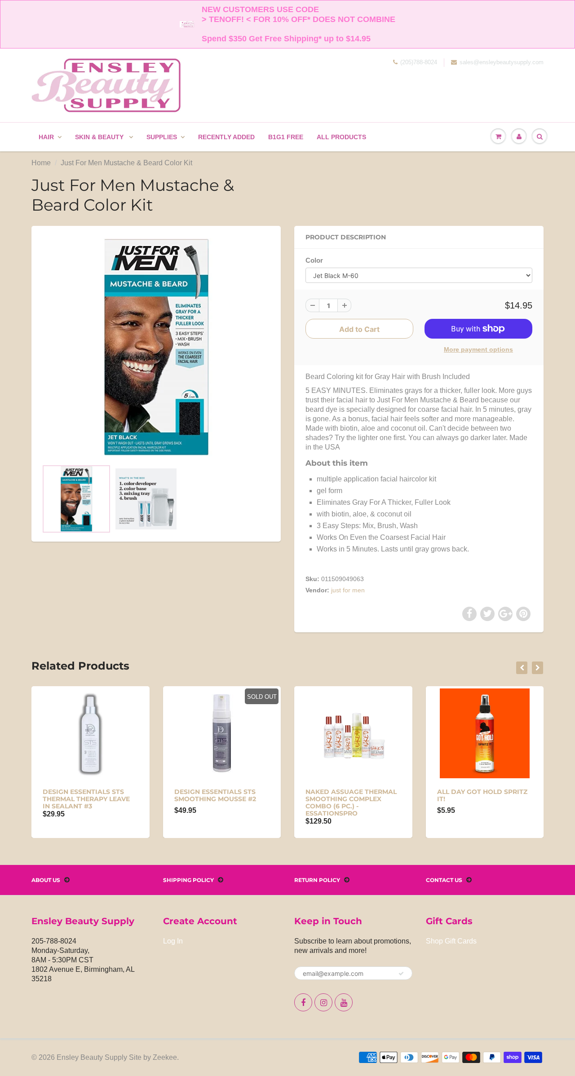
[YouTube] (344, 1002)
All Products (341, 137)
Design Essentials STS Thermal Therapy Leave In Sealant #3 (86, 799)
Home (41, 163)
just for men (348, 590)
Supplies (161, 137)
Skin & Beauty (100, 137)
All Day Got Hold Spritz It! (482, 795)
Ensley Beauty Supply (92, 1057)
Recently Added (226, 137)
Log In (173, 941)
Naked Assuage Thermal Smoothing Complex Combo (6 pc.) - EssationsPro (351, 802)
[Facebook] (303, 1002)
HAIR (46, 137)
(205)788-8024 (418, 62)
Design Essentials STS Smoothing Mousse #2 (215, 795)
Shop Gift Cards (451, 941)
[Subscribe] (401, 973)
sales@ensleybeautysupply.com (502, 62)
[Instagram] (323, 1002)
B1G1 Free (285, 137)
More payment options (478, 349)
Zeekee (165, 1057)
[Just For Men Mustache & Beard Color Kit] (156, 347)
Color (314, 260)
